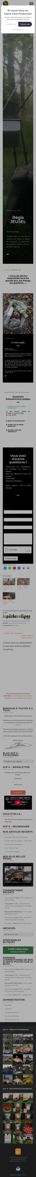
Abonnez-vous (25, 24)
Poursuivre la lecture (18, 29)
